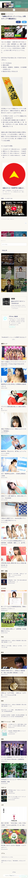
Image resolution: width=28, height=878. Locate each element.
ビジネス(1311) (4, 219)
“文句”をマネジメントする (7, 857)
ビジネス (3, 14)
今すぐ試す (18, 6)
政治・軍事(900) (11, 219)
